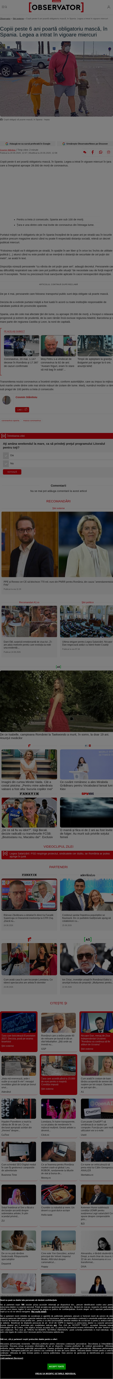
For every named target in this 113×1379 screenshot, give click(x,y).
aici (55, 1325)
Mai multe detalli (38, 1311)
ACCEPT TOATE (56, 1366)
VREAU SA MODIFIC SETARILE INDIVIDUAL (55, 1374)
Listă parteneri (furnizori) (11, 1358)
